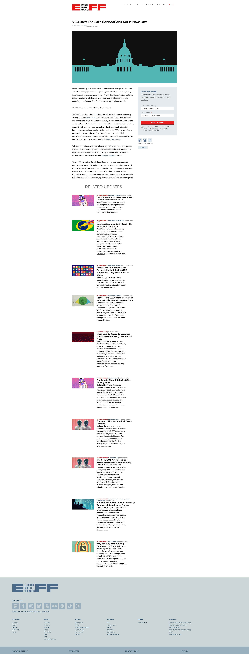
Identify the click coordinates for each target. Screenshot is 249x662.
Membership (16, 629)
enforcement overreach (106, 251)
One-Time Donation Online (177, 625)
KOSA (99, 310)
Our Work (140, 5)
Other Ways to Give (175, 634)
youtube (47, 606)
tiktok (70, 606)
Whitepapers (111, 632)
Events (109, 627)
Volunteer (47, 625)
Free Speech (79, 622)
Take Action (150, 5)
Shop (165, 5)
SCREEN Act (109, 310)
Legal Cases (110, 629)
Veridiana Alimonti (117, 220)
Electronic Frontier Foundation (89, 8)
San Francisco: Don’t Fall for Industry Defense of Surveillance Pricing (116, 503)
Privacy (143, 147)
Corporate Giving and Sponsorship (180, 629)
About (125, 5)
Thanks (185, 651)
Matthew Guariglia (117, 499)
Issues (132, 5)
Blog (108, 622)
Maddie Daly (114, 419)
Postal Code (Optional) (148, 105)
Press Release (102, 332)
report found (102, 361)
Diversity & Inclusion (50, 639)
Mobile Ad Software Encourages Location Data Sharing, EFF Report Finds (114, 336)
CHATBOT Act (115, 313)
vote (101, 305)
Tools (159, 5)
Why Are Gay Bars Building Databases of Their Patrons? (111, 545)
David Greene (115, 195)
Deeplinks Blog (102, 195)
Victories (46, 627)
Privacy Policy (132, 651)
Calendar (47, 622)
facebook (23, 606)
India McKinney (80, 26)
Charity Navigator (42, 611)
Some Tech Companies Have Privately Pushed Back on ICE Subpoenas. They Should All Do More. (113, 271)
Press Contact (142, 622)
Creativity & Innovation (82, 627)
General (14, 622)
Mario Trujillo (115, 265)
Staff (45, 636)
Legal (14, 625)
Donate (171, 5)
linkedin (62, 606)
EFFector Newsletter (113, 634)
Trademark (74, 651)
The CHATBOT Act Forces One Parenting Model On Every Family (114, 461)
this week (107, 305)
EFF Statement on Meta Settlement (115, 197)
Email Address (145, 112)
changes (115, 234)
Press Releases (111, 625)
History (46, 629)
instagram (31, 606)
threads (78, 606)
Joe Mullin (114, 378)
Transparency (79, 629)
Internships (47, 632)
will (98, 305)
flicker (54, 606)
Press (14, 632)
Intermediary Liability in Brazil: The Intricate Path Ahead (115, 225)
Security (14, 627)
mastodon (15, 606)
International (79, 632)
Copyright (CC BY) (20, 651)
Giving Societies (174, 627)
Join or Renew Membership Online (180, 622)
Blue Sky (39, 606)
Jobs (45, 634)
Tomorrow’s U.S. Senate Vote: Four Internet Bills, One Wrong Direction (115, 299)
